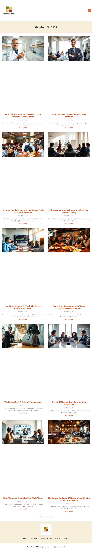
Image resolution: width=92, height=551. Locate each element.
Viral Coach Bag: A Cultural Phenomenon (23, 402)
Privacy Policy (33, 538)
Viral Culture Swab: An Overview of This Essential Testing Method (23, 115)
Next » (51, 517)
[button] (89, 10)
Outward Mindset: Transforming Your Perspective (69, 403)
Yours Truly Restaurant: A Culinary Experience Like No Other (69, 307)
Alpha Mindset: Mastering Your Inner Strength (69, 115)
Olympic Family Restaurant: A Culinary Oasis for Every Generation (23, 211)
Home (24, 538)
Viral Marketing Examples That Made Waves (23, 498)
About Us (57, 538)
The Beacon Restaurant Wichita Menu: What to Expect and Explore (69, 499)
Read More (23, 127)
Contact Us (66, 538)
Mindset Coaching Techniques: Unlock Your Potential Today (69, 211)
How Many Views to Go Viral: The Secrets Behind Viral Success (23, 307)
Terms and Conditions (46, 538)
